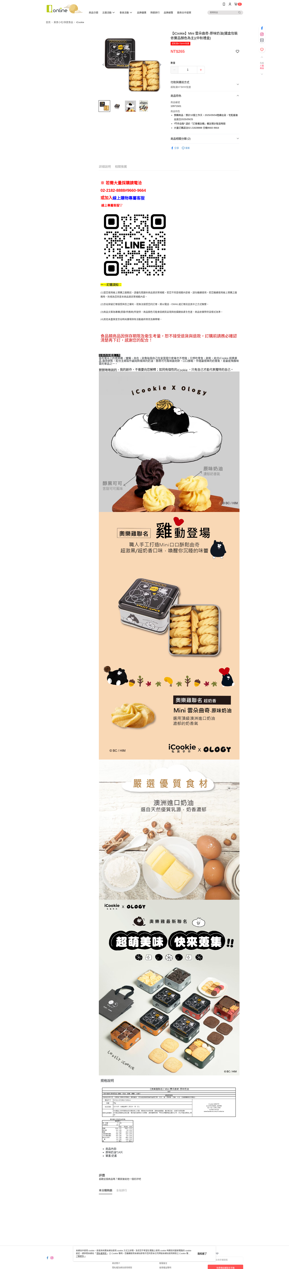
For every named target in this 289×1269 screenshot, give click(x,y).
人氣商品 (262, 67)
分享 (176, 148)
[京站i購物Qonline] (64, 8)
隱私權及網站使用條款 (122, 1267)
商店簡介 (116, 1263)
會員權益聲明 (165, 1267)
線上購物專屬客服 (129, 198)
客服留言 (163, 1263)
